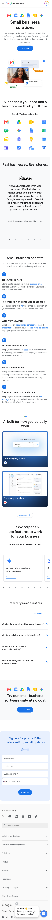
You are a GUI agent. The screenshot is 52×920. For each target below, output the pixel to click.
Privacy (4, 911)
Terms (11, 911)
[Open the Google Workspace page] (15, 3)
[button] (25, 449)
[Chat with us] (43, 913)
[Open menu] (3, 3)
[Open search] (46, 3)
